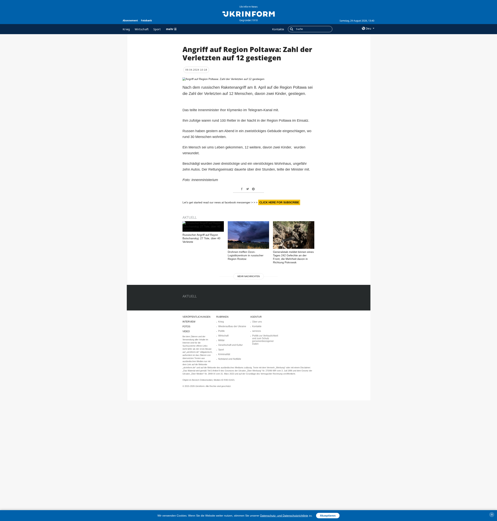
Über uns (257, 321)
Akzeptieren (328, 515)
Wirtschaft (142, 29)
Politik (221, 331)
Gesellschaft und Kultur (230, 345)
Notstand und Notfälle (229, 359)
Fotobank (146, 20)
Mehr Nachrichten (248, 276)
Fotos (186, 326)
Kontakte (278, 29)
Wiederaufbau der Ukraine (232, 326)
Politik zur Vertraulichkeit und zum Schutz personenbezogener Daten (265, 339)
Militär (221, 340)
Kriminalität (224, 354)
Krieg (126, 29)
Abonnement (130, 20)
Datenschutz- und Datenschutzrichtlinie (284, 515)
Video (186, 331)
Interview (188, 321)
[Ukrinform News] (248, 13)
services (256, 331)
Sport (157, 29)
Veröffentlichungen (196, 317)
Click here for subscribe (279, 202)
